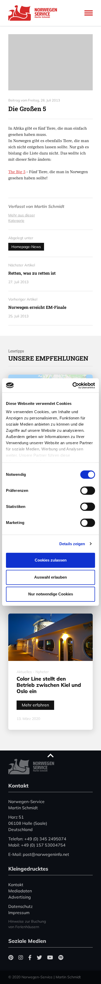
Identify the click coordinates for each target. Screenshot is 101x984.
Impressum (19, 912)
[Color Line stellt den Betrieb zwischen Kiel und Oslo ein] (50, 637)
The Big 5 (16, 171)
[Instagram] (20, 957)
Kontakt (15, 884)
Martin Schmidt (49, 206)
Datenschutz (20, 906)
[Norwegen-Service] (34, 13)
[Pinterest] (10, 957)
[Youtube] (50, 957)
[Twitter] (39, 957)
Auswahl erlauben (50, 577)
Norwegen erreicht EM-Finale (37, 307)
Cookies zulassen (51, 560)
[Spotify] (60, 957)
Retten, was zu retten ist (32, 273)
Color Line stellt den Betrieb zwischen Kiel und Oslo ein (49, 684)
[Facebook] (30, 957)
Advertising (19, 897)
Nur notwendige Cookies (50, 594)
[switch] (87, 490)
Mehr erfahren (35, 705)
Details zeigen (72, 544)
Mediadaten (20, 890)
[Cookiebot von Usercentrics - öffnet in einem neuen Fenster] (72, 385)
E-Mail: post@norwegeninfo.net (38, 854)
